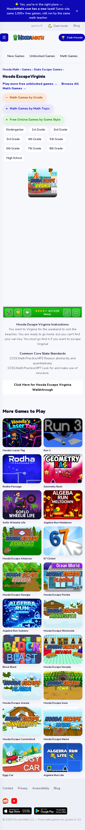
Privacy (22, 788)
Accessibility (40, 788)
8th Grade (56, 148)
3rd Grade (13, 139)
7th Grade (34, 148)
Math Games (69, 56)
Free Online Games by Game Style (35, 120)
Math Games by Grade (26, 97)
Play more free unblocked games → (30, 84)
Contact (8, 788)
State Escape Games (48, 70)
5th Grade (56, 139)
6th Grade (13, 148)
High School (14, 158)
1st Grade (38, 130)
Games (26, 70)
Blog (76, 26)
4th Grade (34, 139)
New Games (15, 56)
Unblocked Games (42, 56)
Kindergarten (15, 130)
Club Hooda (74, 37)
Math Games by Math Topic (30, 108)
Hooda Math (11, 70)
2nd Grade (60, 130)
